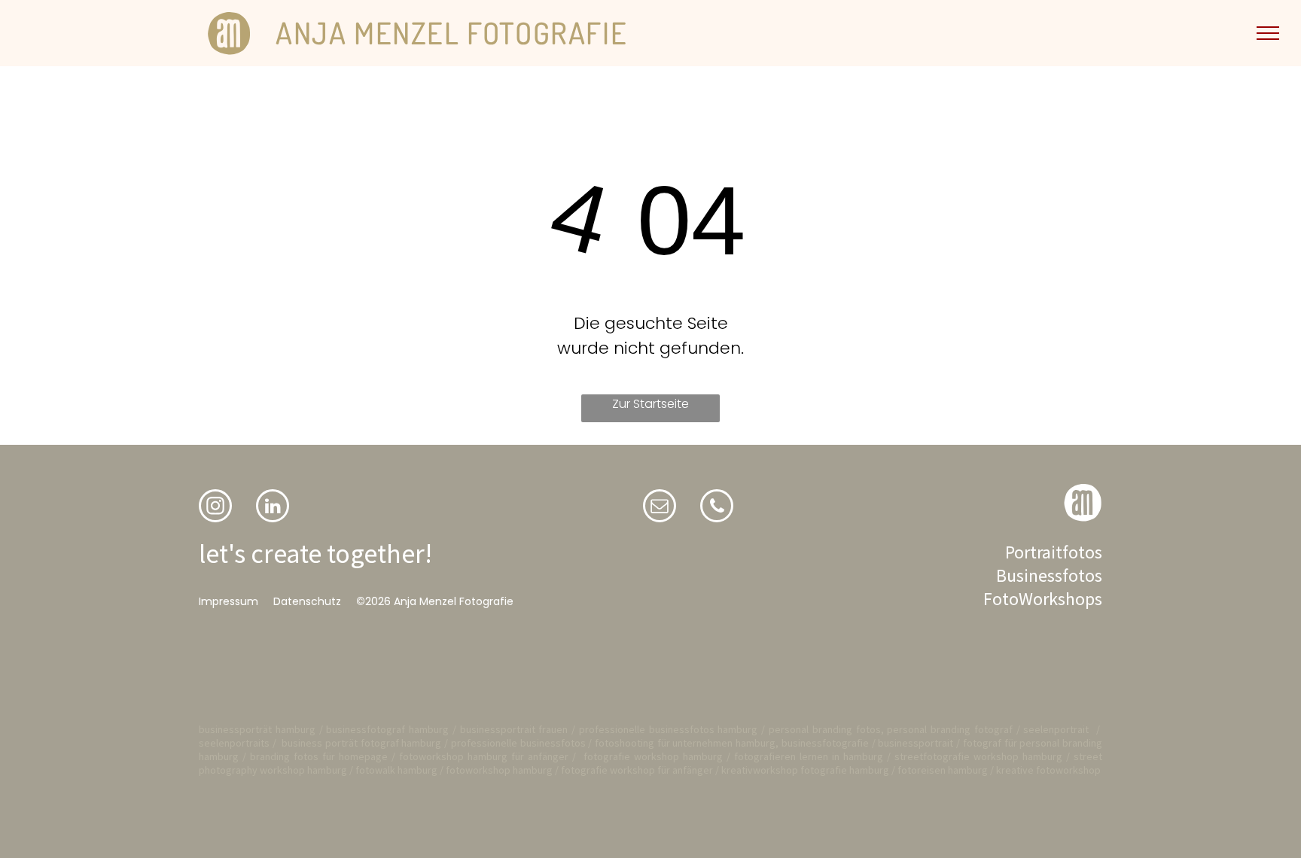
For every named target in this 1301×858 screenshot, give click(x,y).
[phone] (716, 507)
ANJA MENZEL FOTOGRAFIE (451, 32)
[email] (659, 507)
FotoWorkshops (1042, 598)
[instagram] (215, 507)
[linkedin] (272, 507)
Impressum (228, 601)
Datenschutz (307, 601)
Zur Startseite (650, 403)
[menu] (1267, 33)
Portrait (1033, 552)
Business (1029, 575)
